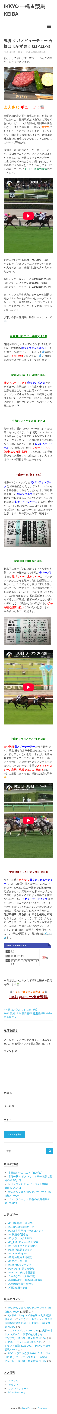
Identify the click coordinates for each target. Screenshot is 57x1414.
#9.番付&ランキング (20, 1264)
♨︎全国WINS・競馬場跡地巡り (25, 1279)
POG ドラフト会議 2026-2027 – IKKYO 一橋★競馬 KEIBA (28, 1345)
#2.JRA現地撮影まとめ (21, 1226)
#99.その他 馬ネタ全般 (21, 1268)
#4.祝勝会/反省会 (18, 1234)
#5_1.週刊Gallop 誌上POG (23, 1241)
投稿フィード (15, 1384)
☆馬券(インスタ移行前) (21, 1276)
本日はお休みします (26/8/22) (25, 1172)
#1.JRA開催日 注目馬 (35, 51)
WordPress (27, 1407)
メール (9, 1106)
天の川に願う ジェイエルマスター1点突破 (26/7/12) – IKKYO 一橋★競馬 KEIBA (28, 1357)
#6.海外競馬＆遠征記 (20, 1249)
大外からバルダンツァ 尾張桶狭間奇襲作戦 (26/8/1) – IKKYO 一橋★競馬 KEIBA (28, 1322)
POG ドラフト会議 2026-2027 (25, 1353)
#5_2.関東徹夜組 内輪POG (23, 1245)
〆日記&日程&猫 (17, 1287)
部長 (20, 51)
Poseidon (42, 1407)
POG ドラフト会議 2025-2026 (25, 1341)
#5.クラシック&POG (20, 1238)
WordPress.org (16, 1392)
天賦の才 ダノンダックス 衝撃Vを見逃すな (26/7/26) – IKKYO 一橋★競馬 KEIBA (28, 1334)
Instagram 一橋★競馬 (28, 996)
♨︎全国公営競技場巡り (21, 1283)
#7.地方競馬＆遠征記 (20, 1257)
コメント (10, 1051)
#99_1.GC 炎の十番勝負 (21, 1272)
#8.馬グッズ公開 (17, 1260)
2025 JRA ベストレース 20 (23, 1330)
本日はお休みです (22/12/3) (21, 1009)
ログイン (13, 1380)
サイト (7, 1119)
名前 (8, 1092)
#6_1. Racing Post (18, 1253)
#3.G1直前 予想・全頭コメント (26, 1230)
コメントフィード (18, 1388)
